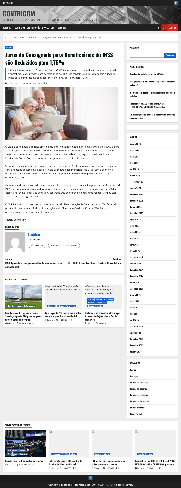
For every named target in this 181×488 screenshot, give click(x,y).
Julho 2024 (134, 301)
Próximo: (95, 261)
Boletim (9, 47)
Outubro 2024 (136, 282)
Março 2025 (135, 251)
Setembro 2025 (136, 213)
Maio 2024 (134, 313)
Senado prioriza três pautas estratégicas (147, 74)
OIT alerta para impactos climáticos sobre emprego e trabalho (109, 462)
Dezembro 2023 (136, 339)
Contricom (12, 83)
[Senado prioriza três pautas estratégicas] (25, 443)
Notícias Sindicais (94, 306)
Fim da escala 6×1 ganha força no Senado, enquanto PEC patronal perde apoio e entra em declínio (23, 316)
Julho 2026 (134, 150)
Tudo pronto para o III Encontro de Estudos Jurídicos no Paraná (65, 462)
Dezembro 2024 (136, 269)
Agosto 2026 (135, 144)
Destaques (134, 376)
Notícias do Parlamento (26, 306)
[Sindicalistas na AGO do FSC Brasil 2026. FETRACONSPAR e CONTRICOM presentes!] (155, 443)
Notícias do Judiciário (139, 395)
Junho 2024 (135, 307)
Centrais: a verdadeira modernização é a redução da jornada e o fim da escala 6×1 (102, 316)
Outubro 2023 (136, 351)
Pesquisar (134, 47)
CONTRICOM (19, 13)
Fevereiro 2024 (136, 326)
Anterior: (33, 263)
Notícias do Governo (138, 388)
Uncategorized (136, 413)
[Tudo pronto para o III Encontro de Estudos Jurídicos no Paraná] (69, 443)
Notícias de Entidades (104, 299)
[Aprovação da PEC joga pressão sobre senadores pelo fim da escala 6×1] (63, 297)
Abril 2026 (134, 169)
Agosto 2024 (135, 295)
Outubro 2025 (136, 207)
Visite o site (37, 245)
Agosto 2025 (135, 219)
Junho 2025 (135, 232)
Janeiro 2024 (135, 332)
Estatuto (62, 27)
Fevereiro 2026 (136, 181)
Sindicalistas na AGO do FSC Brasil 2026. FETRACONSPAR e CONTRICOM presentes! (147, 105)
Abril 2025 (134, 244)
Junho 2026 (135, 156)
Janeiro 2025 (135, 263)
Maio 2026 (134, 163)
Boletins (7, 27)
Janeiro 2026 (135, 188)
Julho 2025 (134, 225)
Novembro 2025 (136, 200)
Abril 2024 (134, 320)
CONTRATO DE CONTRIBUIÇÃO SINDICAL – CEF (34, 27)
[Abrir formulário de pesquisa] (158, 27)
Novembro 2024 (136, 276)
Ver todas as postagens (64, 245)
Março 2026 (135, 175)
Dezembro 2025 (136, 194)
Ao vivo (172, 27)
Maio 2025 (134, 238)
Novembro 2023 (136, 345)
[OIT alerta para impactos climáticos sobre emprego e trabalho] (112, 443)
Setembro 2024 (136, 288)
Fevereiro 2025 (136, 257)
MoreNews (111, 484)
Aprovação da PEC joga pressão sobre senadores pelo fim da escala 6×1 (63, 314)
